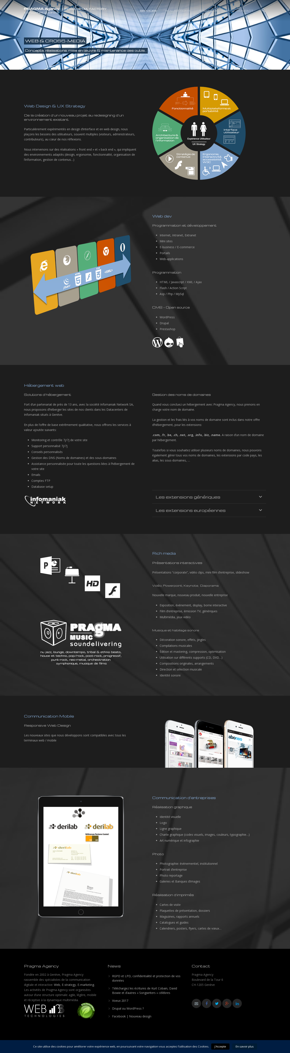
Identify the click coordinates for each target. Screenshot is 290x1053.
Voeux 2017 (120, 1001)
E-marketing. (86, 985)
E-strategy (69, 985)
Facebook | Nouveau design (131, 1016)
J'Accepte (220, 1046)
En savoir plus (245, 1046)
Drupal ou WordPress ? (128, 1008)
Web (57, 985)
